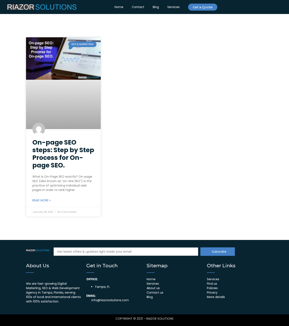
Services (173, 7)
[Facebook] (251, 7)
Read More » (41, 200)
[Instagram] (243, 7)
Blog (156, 7)
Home (118, 7)
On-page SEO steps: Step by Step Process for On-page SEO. (63, 154)
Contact (138, 7)
